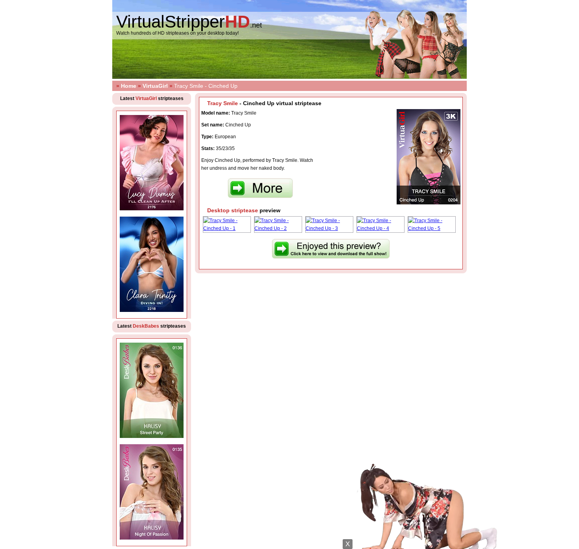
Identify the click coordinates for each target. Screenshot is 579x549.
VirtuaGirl (155, 86)
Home (128, 86)
